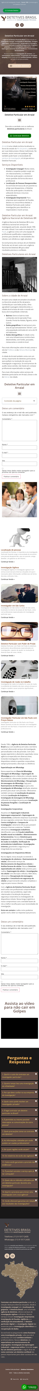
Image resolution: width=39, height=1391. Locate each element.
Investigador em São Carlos (12, 605)
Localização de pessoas (11, 550)
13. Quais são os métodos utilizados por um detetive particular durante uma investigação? (18, 1183)
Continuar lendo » (7, 562)
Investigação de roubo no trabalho (16, 682)
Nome (5, 444)
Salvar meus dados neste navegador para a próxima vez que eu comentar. (18, 471)
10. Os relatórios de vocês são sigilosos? (18, 1156)
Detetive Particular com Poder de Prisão (18, 644)
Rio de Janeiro (22, 148)
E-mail (5, 452)
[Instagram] (22, 25)
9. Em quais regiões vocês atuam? (15, 1149)
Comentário (7, 419)
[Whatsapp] (17, 25)
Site (3, 460)
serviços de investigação (11, 158)
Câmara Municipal (26, 350)
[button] (19, 120)
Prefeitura (11, 350)
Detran (7, 377)
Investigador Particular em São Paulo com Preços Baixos (19, 719)
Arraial (4, 146)
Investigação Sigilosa (10, 567)
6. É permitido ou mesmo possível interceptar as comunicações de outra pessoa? (17, 1122)
